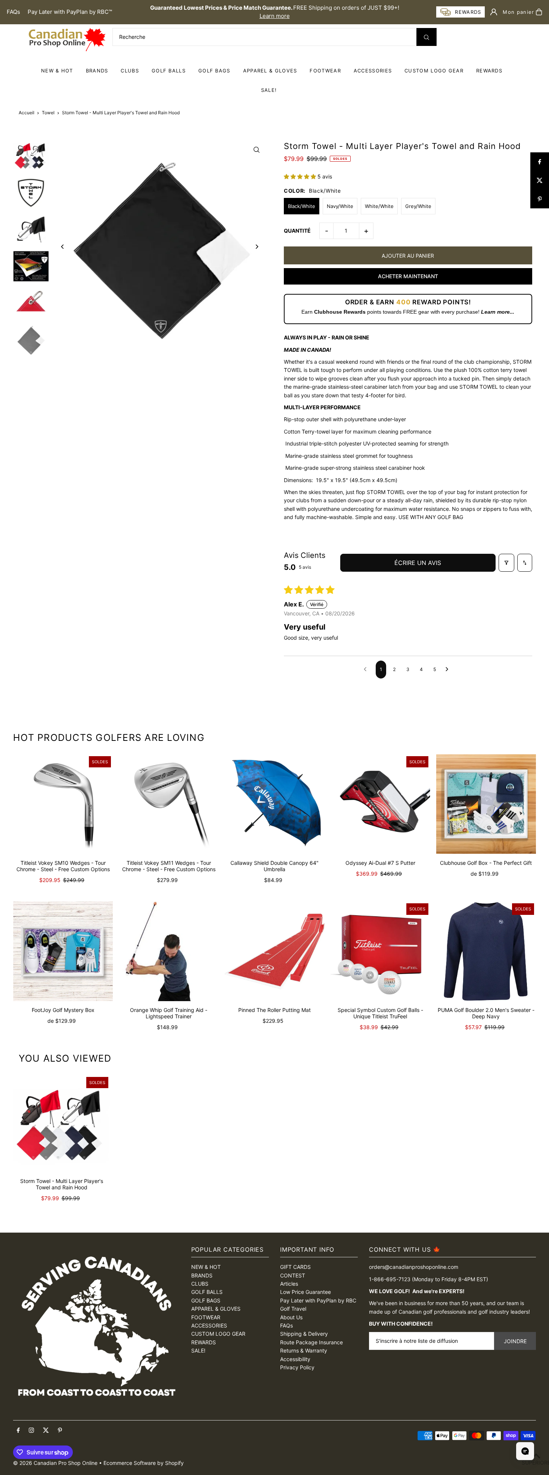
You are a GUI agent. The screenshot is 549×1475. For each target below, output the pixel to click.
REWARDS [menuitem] (489, 71)
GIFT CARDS (295, 1267)
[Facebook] (18, 1431)
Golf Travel (293, 1308)
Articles (289, 1283)
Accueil (26, 112)
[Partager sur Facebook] (539, 161)
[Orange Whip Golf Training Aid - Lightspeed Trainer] (168, 951)
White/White (379, 206)
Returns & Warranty (303, 1350)
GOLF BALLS (169, 71)
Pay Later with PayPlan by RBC (318, 1300)
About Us (291, 1317)
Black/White (301, 206)
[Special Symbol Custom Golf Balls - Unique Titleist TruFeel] (380, 951)
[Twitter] (46, 1431)
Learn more (275, 15)
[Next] (256, 246)
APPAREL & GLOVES (270, 71)
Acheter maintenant (408, 276)
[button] (300, 176)
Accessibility (295, 1359)
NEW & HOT (57, 71)
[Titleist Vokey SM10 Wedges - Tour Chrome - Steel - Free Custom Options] (63, 804)
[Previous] (62, 246)
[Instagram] (31, 1431)
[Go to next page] (449, 669)
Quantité (297, 230)
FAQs (13, 11)
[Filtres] (506, 563)
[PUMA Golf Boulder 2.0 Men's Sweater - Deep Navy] (486, 951)
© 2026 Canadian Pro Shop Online (55, 1463)
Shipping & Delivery (304, 1333)
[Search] (426, 37)
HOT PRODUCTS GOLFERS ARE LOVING (109, 737)
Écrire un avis (417, 562)
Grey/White (418, 206)
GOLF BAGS (214, 71)
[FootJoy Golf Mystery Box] (63, 951)
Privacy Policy (297, 1367)
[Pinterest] (60, 1431)
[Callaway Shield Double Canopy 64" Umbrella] (274, 804)
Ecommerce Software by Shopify (143, 1463)
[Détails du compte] (493, 12)
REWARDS (203, 1342)
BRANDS (97, 71)
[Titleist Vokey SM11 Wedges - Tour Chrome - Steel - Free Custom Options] (168, 804)
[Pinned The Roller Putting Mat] (274, 951)
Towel (48, 112)
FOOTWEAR (325, 71)
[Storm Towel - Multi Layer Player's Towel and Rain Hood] (61, 1123)
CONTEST (292, 1275)
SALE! (269, 90)
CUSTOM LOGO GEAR (433, 71)
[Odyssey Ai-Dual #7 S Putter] (380, 804)
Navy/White (340, 206)
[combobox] (274, 37)
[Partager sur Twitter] (539, 180)
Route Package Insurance (311, 1342)
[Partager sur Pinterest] (539, 199)
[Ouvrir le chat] (525, 1451)
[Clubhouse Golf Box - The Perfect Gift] (486, 804)
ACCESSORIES (373, 71)
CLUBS (130, 71)
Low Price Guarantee (305, 1292)
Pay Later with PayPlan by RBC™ (70, 11)
